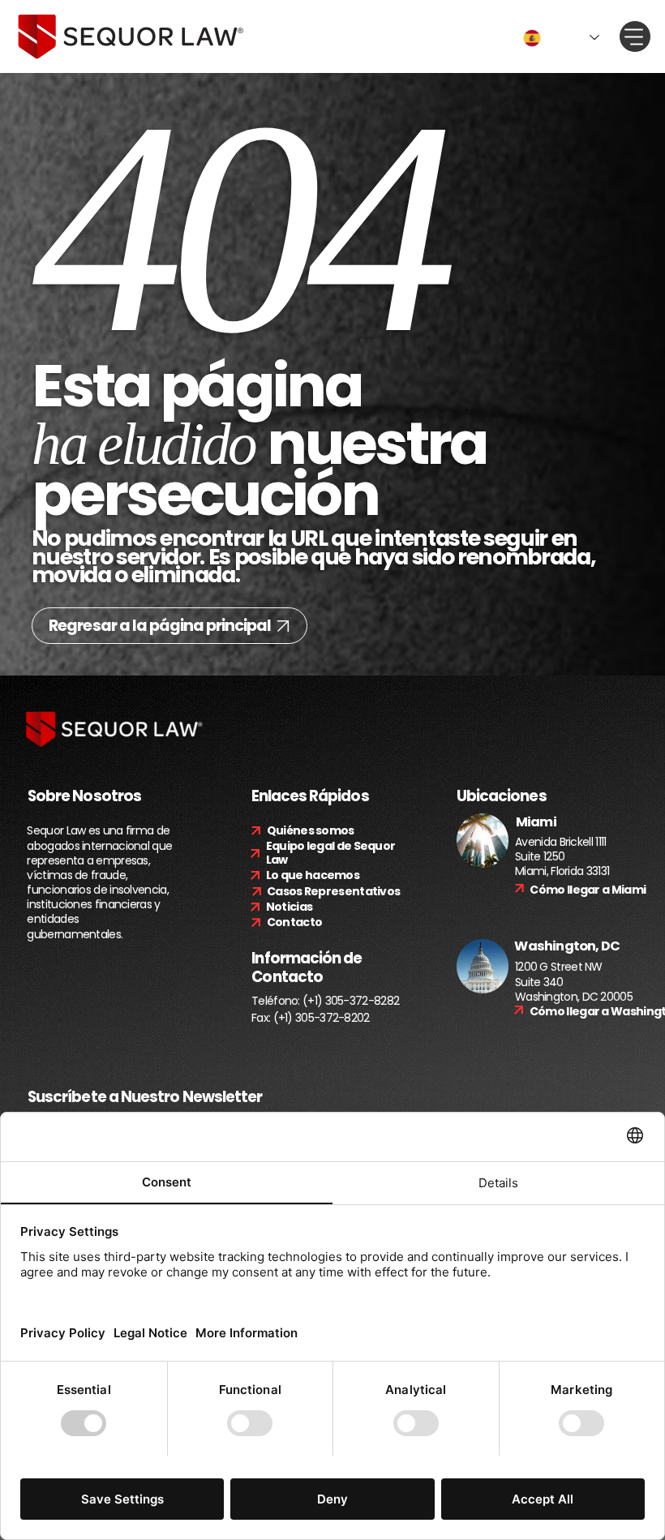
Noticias (289, 907)
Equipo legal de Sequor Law (331, 853)
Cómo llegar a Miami (588, 890)
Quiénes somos (310, 830)
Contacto (294, 922)
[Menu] (635, 36)
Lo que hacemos (312, 875)
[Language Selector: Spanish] (561, 38)
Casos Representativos (333, 891)
